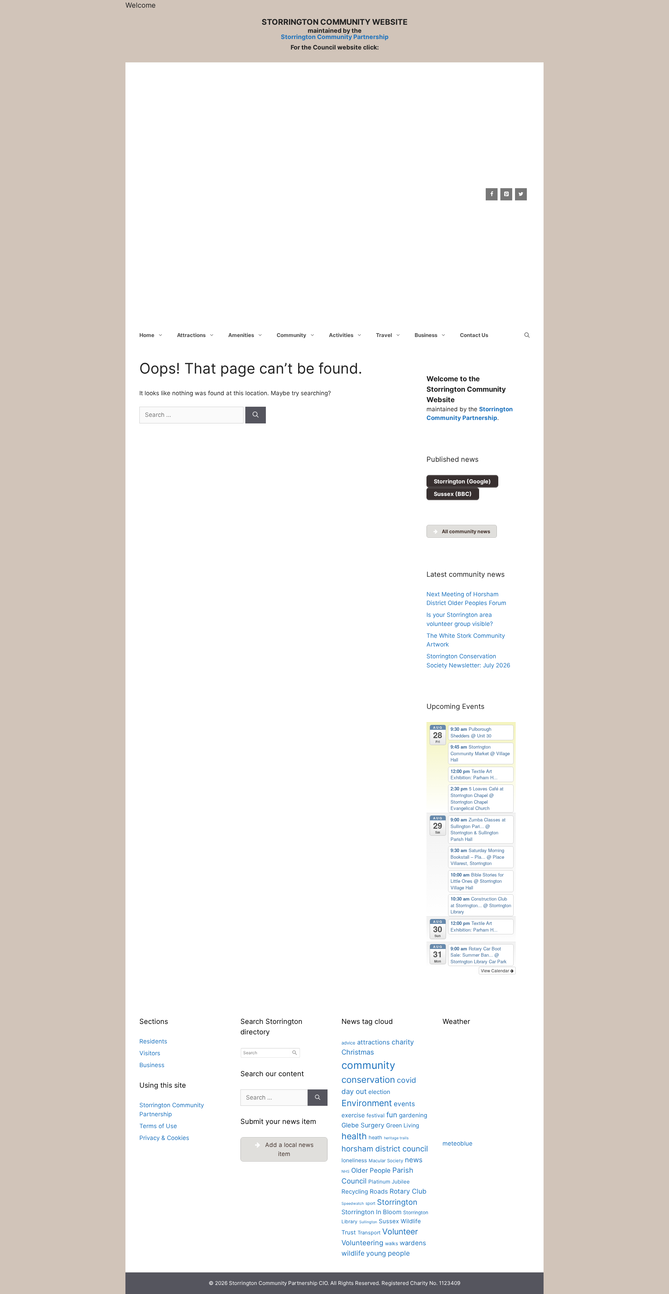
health (354, 1136)
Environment (366, 1103)
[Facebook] (492, 194)
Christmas (357, 1052)
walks (391, 1243)
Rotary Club (408, 1191)
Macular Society (386, 1160)
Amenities (241, 335)
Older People (371, 1170)
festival (376, 1115)
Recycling (354, 1191)
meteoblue (457, 1143)
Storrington (397, 1202)
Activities (341, 335)
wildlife (352, 1253)
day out (354, 1091)
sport (370, 1203)
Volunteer (400, 1231)
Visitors (149, 1053)
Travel (384, 335)
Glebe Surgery (362, 1125)
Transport (368, 1233)
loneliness (354, 1160)
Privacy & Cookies (164, 1137)
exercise (353, 1115)
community (368, 1065)
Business (426, 335)
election (379, 1091)
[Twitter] (521, 194)
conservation (368, 1079)
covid (406, 1080)
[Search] (255, 415)
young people (388, 1253)
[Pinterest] (506, 194)
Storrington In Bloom (371, 1212)
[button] (527, 335)
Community (291, 335)
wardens (413, 1243)
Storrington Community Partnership (335, 36)
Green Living (402, 1125)
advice (348, 1043)
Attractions (191, 335)
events (404, 1104)
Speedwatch (352, 1203)
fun (391, 1114)
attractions (373, 1042)
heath (375, 1137)
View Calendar (495, 970)
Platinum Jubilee (389, 1181)
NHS (345, 1171)
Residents (153, 1041)
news (414, 1159)
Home (146, 335)
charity (403, 1042)
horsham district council (384, 1148)
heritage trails (396, 1138)
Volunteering (362, 1243)
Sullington (368, 1222)
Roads (379, 1191)
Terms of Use (158, 1126)
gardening (413, 1115)
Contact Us (474, 335)
